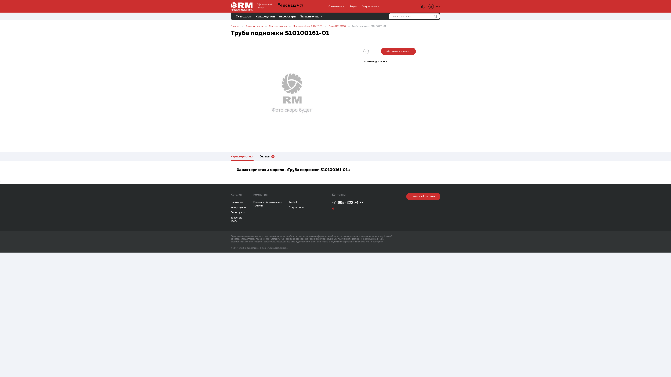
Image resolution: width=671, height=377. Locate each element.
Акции (352, 6)
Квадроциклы (239, 207)
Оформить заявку (398, 51)
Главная (235, 25)
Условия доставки (375, 61)
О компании (335, 6)
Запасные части (254, 25)
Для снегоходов (278, 25)
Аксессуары (238, 212)
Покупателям (369, 6)
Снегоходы (237, 202)
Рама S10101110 (337, 25)
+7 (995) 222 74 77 (291, 5)
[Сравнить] (366, 51)
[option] (292, 94)
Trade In (293, 202)
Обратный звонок (423, 196)
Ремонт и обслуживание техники (267, 203)
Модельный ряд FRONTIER (307, 25)
